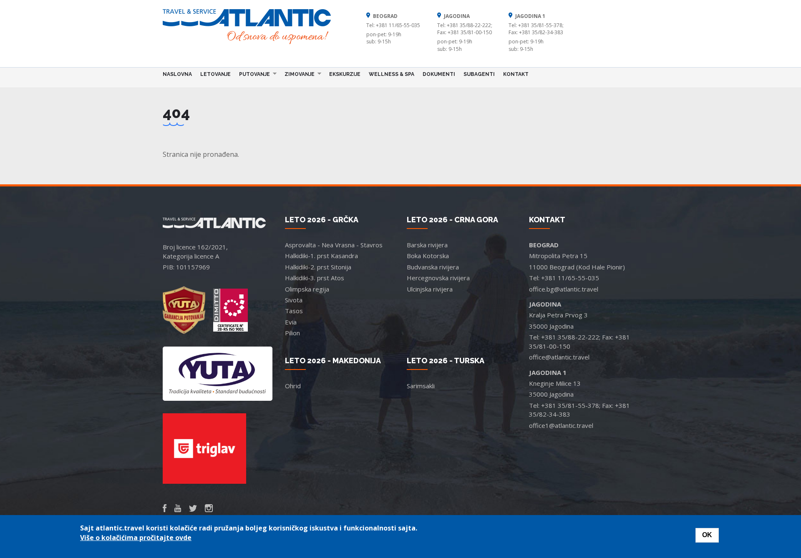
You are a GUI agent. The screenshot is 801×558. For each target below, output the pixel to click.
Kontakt (516, 74)
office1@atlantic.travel (561, 425)
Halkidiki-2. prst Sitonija (318, 267)
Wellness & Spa (391, 74)
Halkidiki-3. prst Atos (314, 278)
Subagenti (479, 74)
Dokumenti (439, 74)
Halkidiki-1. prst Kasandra (321, 255)
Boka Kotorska (428, 255)
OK (707, 534)
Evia (291, 322)
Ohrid (293, 386)
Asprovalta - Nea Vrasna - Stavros (334, 245)
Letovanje (215, 74)
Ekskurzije (344, 74)
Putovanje (252, 74)
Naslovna (177, 74)
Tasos (294, 311)
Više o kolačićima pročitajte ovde (135, 537)
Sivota (293, 300)
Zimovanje (297, 74)
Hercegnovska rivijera (438, 278)
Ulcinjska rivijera (430, 289)
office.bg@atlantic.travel (563, 289)
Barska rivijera (427, 245)
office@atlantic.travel (559, 357)
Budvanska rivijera (433, 267)
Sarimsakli (421, 386)
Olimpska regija (307, 289)
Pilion (292, 333)
